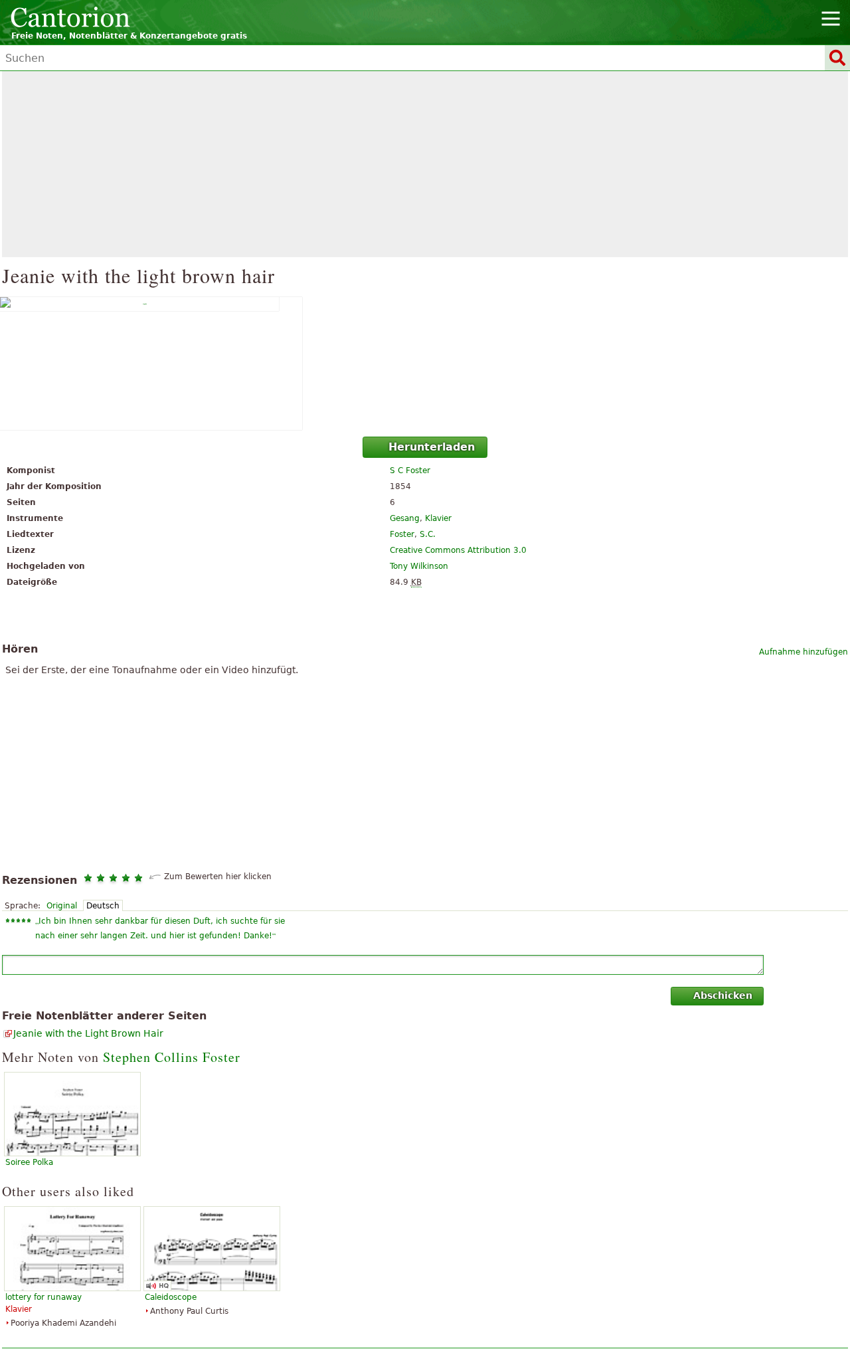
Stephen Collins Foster (171, 1057)
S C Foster (410, 470)
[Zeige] (425, 363)
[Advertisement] (425, 164)
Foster (402, 534)
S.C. (428, 534)
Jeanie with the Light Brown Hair (88, 1033)
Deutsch (103, 905)
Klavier (438, 518)
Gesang (405, 518)
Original (61, 905)
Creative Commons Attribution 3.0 (458, 550)
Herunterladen (431, 447)
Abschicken (722, 995)
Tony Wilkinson (419, 566)
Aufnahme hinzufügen (803, 652)
